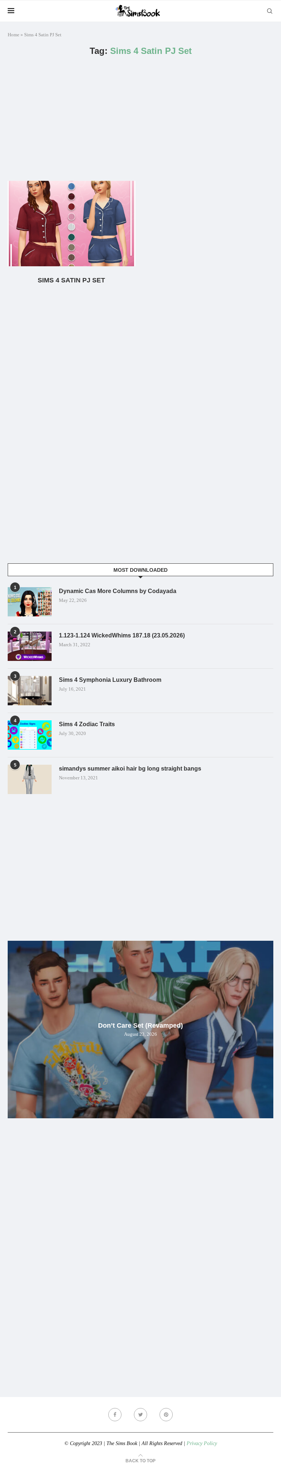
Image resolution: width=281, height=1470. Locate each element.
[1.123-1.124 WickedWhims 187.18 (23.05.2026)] (30, 646)
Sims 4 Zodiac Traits (87, 724)
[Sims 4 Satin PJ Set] (71, 223)
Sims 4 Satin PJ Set (71, 280)
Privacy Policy (202, 1443)
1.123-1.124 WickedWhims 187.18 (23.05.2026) (122, 635)
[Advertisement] (140, 118)
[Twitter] (140, 1414)
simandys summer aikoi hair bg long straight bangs (130, 768)
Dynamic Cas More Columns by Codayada (117, 591)
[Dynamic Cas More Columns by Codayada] (30, 602)
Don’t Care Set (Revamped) (140, 1025)
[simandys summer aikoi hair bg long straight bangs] (30, 779)
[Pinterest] (166, 1414)
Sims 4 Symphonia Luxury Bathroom (110, 680)
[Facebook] (114, 1414)
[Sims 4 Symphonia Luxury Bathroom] (30, 690)
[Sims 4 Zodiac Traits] (30, 735)
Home (13, 34)
